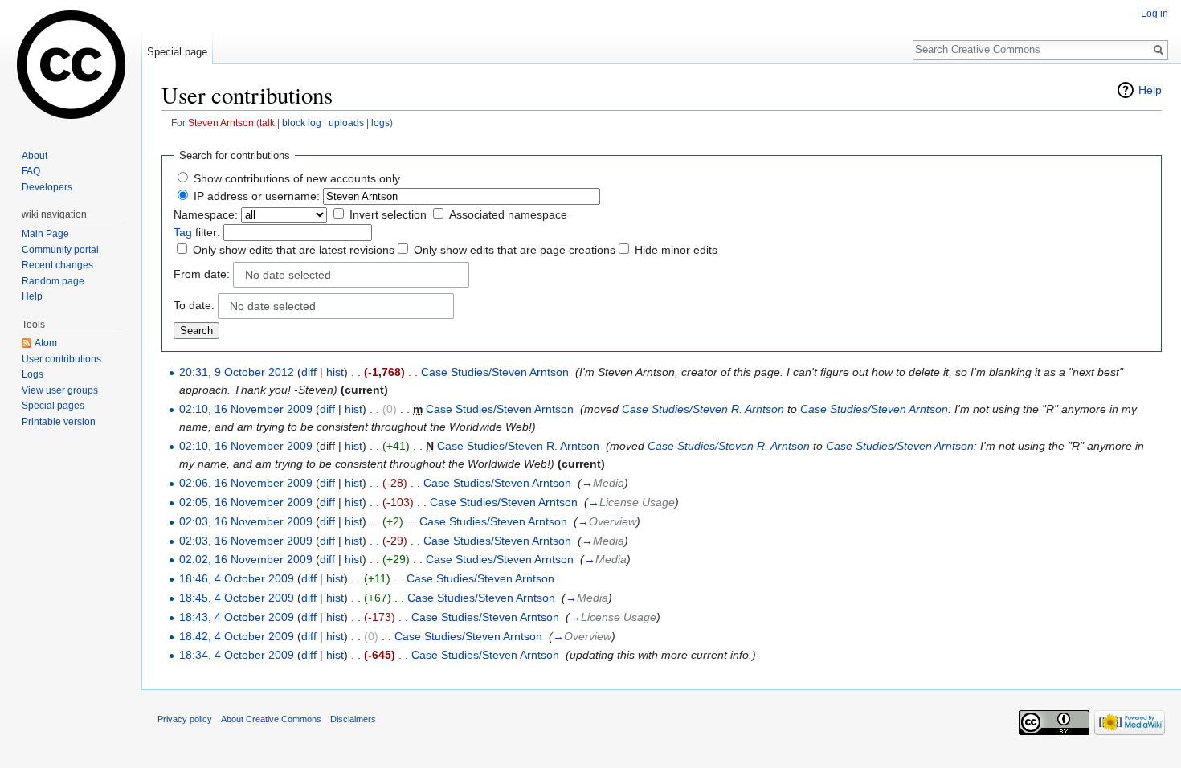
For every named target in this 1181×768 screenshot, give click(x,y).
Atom (46, 343)
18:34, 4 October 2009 (236, 654)
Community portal (60, 249)
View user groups (60, 390)
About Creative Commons (271, 719)
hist (335, 372)
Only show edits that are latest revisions (293, 249)
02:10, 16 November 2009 (246, 408)
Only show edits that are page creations (514, 249)
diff (309, 372)
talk (267, 122)
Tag (183, 232)
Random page (53, 281)
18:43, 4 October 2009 (236, 617)
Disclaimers (353, 719)
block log (301, 122)
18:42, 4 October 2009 (236, 636)
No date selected (288, 274)
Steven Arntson (221, 122)
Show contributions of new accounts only (297, 178)
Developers (47, 187)
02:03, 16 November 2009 (246, 521)
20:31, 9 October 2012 (236, 372)
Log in (1154, 13)
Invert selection (388, 214)
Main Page (45, 233)
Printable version (59, 421)
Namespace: (206, 214)
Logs (32, 374)
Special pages (53, 405)
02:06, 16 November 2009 (246, 482)
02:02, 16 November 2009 (246, 559)
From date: (202, 274)
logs (380, 122)
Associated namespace (508, 214)
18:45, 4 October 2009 (236, 597)
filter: (197, 232)
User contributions (61, 359)
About (34, 155)
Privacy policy (184, 719)
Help (1150, 90)
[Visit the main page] (70, 64)
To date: (194, 305)
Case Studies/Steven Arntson (495, 372)
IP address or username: (257, 196)
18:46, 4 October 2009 (236, 578)
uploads (346, 122)
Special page (177, 52)
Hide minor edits (676, 249)
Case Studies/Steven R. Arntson (703, 408)
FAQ (31, 171)
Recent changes (57, 265)
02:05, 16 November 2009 (246, 502)
